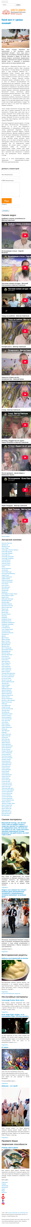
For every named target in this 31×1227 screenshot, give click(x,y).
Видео (3, 1191)
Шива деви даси (6, 810)
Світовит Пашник (6, 759)
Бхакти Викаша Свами (8, 595)
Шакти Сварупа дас (7, 805)
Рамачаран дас (6, 741)
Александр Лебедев (7, 553)
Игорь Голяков (5, 665)
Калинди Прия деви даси (8, 673)
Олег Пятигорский (6, 719)
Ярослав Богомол (6, 813)
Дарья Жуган (5, 637)
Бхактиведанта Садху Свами (9, 594)
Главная (4, 1184)
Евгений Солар (6, 653)
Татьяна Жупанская (7, 793)
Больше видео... (6, 536)
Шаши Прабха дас (7, 808)
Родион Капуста (6, 742)
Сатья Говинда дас (7, 752)
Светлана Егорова (7, 756)
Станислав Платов (7, 783)
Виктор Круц (5, 612)
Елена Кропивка (6, 658)
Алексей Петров (6, 563)
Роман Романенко (6, 747)
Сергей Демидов (6, 769)
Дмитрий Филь (6, 646)
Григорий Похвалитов (7, 632)
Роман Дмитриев (6, 744)
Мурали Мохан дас (7, 702)
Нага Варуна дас (6, 705)
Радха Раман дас (6, 734)
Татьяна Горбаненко (7, 791)
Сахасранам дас (6, 754)
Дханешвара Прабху (7, 649)
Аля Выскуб (5, 570)
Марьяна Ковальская (7, 695)
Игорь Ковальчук (6, 666)
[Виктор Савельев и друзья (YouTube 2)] (15, 1197)
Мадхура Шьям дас (7, 688)
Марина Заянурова (7, 692)
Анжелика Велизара (7, 582)
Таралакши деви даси (7, 788)
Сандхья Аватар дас (7, 751)
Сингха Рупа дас (6, 779)
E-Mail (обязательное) (8, 180)
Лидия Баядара (6, 685)
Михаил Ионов (6, 697)
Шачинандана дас (6, 806)
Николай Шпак (6, 710)
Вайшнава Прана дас (7, 599)
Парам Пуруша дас (7, 727)
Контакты (4, 1192)
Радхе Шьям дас (6, 736)
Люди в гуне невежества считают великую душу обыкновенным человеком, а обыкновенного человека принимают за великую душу (14, 893)
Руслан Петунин (6, 749)
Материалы (5, 1187)
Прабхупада (5, 1185)
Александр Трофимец (8, 558)
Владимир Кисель (6, 621)
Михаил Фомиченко (7, 698)
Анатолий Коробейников (8, 573)
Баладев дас (5, 590)
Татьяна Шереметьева (8, 800)
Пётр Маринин (6, 730)
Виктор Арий (5, 610)
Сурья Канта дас (6, 786)
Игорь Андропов (6, 663)
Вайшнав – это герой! (10, 1086)
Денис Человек (6, 641)
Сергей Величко (6, 766)
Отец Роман (5, 722)
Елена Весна (5, 656)
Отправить (5, 210)
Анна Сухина (5, 585)
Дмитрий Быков (6, 644)
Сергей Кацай (5, 771)
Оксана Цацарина (6, 717)
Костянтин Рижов (6, 678)
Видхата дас (5, 609)
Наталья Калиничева (7, 708)
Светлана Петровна (7, 757)
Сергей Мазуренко (7, 774)
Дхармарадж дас (6, 651)
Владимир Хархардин (7, 624)
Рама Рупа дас (6, 739)
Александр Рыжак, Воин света (13, 1000)
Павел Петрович (6, 725)
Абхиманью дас (6, 546)
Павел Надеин (6, 724)
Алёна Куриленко (6, 568)
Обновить (4, 204)
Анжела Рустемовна (7, 580)
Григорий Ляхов (6, 631)
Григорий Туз (5, 634)
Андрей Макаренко (7, 577)
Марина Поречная (7, 693)
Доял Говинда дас (6, 648)
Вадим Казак (5, 597)
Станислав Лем (6, 781)
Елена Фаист (5, 659)
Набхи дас (4, 703)
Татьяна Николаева (7, 796)
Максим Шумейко (6, 690)
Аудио (3, 1189)
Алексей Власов (6, 560)
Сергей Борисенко (7, 763)
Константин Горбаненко (8, 675)
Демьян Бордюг (6, 639)
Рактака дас (5, 737)
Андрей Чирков (6, 578)
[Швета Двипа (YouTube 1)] (15, 1194)
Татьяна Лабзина (6, 795)
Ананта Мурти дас (6, 572)
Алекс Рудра (5, 548)
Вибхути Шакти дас (7, 607)
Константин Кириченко (8, 676)
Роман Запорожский (7, 746)
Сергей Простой (6, 776)
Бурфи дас (5, 592)
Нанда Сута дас (6, 707)
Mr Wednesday (6, 815)
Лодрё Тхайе (5, 686)
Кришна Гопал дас (7, 680)
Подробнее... (5, 887)
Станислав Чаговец (7, 785)
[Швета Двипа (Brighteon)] (15, 1200)
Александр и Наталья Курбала (10, 550)
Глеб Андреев (5, 626)
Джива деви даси (6, 643)
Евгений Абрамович (7, 654)
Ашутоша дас (5, 588)
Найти (18, 4)
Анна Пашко (5, 583)
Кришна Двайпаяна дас (8, 681)
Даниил (4, 636)
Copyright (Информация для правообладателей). (18, 1212)
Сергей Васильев (6, 764)
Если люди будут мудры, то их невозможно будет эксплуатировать (15, 1015)
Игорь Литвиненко (6, 668)
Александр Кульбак (7, 551)
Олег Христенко (6, 720)
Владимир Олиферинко (8, 622)
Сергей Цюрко (5, 778)
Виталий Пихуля (6, 614)
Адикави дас (5, 545)
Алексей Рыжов (6, 565)
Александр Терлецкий (8, 556)
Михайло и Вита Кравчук (8, 700)
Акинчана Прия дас (7, 543)
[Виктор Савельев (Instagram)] (15, 1203)
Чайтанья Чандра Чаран (8, 803)
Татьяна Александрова (8, 790)
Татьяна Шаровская (7, 798)
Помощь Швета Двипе (10, 1147)
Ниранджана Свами (7, 714)
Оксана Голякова (6, 715)
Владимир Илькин (6, 619)
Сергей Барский (6, 761)
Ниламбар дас (6, 712)
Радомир (4, 732)
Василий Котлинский (7, 605)
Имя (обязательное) (7, 174)
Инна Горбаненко (6, 670)
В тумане (5, 1047)
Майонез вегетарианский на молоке (15, 958)
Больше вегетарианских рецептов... (11, 993)
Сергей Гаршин (6, 768)
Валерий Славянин (7, 604)
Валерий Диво (5, 602)
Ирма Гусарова (6, 671)
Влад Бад (4, 616)
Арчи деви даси (6, 587)
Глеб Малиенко (6, 627)
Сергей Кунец (5, 773)
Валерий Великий (6, 600)
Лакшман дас (5, 683)
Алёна (3, 566)
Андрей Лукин (5, 575)
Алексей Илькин (6, 561)
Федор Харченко (6, 801)
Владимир (4, 617)
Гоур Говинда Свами (7, 629)
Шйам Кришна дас (7, 812)
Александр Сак (6, 555)
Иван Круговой (6, 661)
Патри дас (4, 729)
